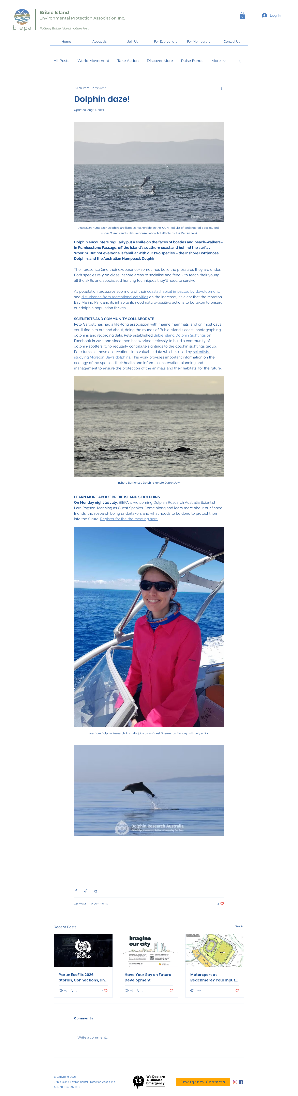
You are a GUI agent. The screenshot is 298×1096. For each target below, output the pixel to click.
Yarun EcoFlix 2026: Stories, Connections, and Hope (83, 977)
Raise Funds (192, 60)
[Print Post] (96, 891)
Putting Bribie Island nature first (64, 28)
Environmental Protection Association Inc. (82, 18)
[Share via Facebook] (76, 891)
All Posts (61, 60)
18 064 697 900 (70, 1086)
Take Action (128, 60)
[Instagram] (235, 1082)
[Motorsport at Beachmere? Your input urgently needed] (214, 950)
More (216, 60)
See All (239, 926)
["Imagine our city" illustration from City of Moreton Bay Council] (149, 950)
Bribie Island (54, 12)
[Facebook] (241, 1082)
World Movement (93, 60)
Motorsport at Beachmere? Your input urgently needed (212, 977)
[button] (242, 15)
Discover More (160, 60)
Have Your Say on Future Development (148, 977)
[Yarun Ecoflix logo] (83, 950)
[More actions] (221, 88)
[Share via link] (86, 891)
